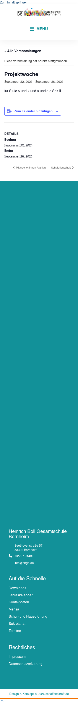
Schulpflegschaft (61, 167)
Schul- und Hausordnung (28, 616)
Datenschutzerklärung (25, 663)
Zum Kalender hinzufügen (33, 111)
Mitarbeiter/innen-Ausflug (30, 167)
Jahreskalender (20, 594)
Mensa (14, 609)
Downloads (17, 587)
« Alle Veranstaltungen (22, 50)
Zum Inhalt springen (14, 2)
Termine (15, 630)
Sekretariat (17, 623)
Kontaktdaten (19, 601)
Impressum (17, 656)
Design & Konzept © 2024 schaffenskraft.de (39, 693)
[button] (2, 701)
